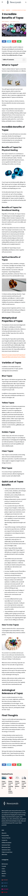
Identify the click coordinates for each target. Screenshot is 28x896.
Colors (3, 868)
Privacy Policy (5, 835)
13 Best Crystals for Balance (17, 785)
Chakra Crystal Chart (7, 852)
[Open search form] (25, 2)
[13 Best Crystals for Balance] (17, 777)
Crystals (4, 866)
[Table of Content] (24, 60)
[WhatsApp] (19, 41)
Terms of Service (6, 838)
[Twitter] (9, 41)
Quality (3, 871)
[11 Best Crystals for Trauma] (4, 777)
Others (3, 876)
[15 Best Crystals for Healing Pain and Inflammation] (10, 777)
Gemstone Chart (6, 845)
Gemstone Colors (6, 849)
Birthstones (5, 864)
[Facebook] (4, 41)
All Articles (4, 854)
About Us (4, 833)
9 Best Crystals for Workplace (24, 785)
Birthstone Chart (6, 847)
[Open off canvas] (2, 2)
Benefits (4, 873)
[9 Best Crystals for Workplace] (24, 777)
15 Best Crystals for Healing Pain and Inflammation (10, 787)
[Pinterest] (14, 41)
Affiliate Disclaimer (6, 842)
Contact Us (4, 840)
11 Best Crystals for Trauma (4, 785)
